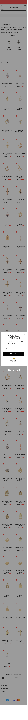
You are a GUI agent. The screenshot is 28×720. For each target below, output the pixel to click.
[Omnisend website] (14, 369)
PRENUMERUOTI (13, 353)
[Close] (25, 334)
